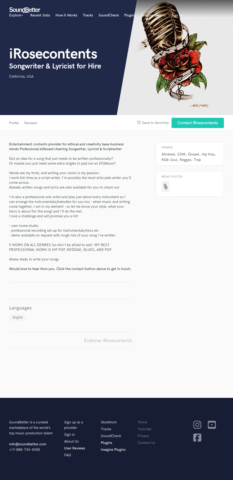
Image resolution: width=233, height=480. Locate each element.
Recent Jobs (40, 15)
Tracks (88, 15)
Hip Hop (208, 154)
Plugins (130, 15)
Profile (14, 123)
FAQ (67, 455)
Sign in (176, 15)
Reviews (30, 123)
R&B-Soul (169, 160)
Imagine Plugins (153, 15)
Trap (197, 160)
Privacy (143, 436)
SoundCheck (109, 15)
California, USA (21, 76)
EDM (181, 154)
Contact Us (146, 443)
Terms (142, 422)
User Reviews (74, 448)
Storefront (108, 422)
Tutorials (145, 429)
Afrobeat (168, 154)
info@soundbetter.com (27, 444)
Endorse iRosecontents (108, 341)
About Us (71, 441)
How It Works (66, 15)
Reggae (185, 160)
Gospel (193, 154)
